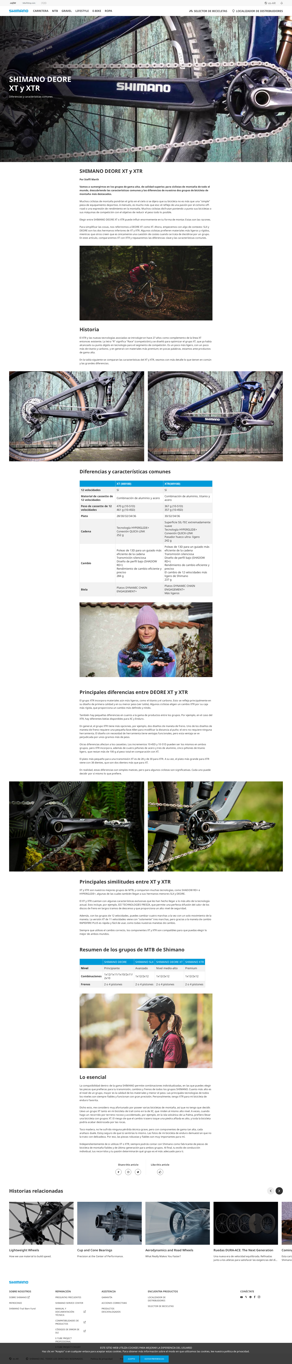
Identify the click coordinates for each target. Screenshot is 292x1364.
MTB (55, 11)
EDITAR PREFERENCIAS (154, 1359)
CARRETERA (40, 11)
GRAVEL (67, 11)
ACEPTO (131, 1359)
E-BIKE (96, 11)
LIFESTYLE (82, 11)
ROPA (108, 11)
